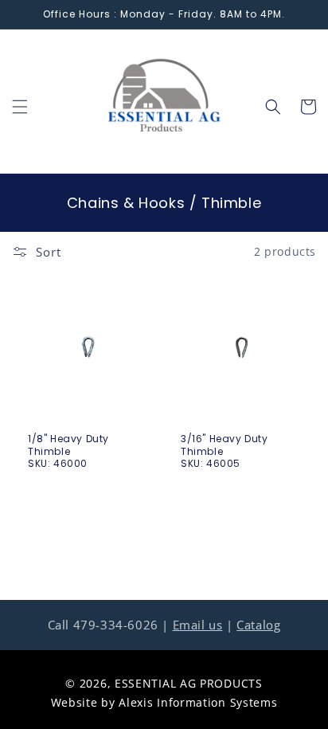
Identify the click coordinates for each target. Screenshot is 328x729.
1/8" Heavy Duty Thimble (68, 445)
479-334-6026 (115, 625)
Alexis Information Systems (198, 702)
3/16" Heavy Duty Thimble (224, 445)
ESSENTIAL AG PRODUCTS (189, 683)
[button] (19, 106)
